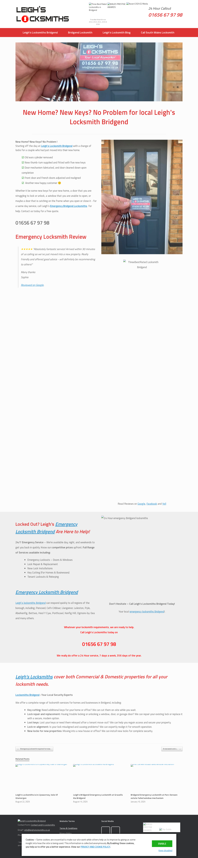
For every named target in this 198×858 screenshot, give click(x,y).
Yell (164, 504)
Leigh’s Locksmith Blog (117, 32)
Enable (162, 843)
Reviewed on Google (32, 285)
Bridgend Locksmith (80, 32)
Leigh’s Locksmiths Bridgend (40, 32)
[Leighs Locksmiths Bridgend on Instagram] (115, 831)
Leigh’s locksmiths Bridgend (30, 603)
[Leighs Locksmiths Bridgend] (42, 14)
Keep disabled (165, 850)
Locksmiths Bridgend (27, 695)
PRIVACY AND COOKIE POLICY (95, 847)
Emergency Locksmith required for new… (34, 749)
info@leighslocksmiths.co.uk (37, 830)
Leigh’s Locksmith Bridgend (56, 146)
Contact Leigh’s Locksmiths (43, 824)
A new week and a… (172, 749)
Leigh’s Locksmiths (34, 676)
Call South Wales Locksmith (157, 32)
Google (141, 504)
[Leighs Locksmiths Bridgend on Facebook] (105, 831)
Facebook (151, 504)
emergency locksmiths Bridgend (147, 612)
